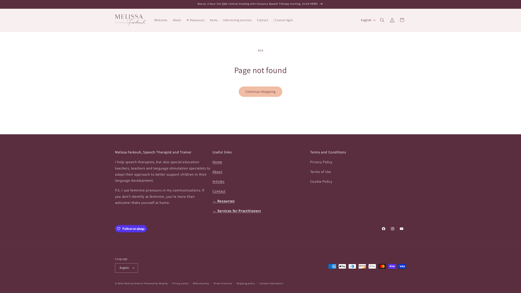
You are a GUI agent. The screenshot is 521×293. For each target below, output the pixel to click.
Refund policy (201, 283)
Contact (218, 191)
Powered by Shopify (156, 283)
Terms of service (222, 283)
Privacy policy (180, 283)
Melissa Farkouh (133, 283)
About (217, 171)
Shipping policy (245, 283)
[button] (382, 20)
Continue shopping (260, 91)
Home (217, 162)
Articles (218, 181)
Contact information (271, 283)
